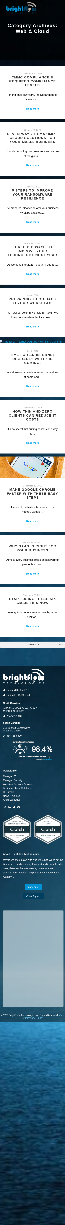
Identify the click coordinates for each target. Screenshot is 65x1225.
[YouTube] (19, 807)
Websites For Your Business (18, 784)
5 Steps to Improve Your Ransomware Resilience (32, 194)
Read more (32, 109)
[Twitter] (14, 807)
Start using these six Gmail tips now (32, 601)
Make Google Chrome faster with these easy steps (32, 493)
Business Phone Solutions (17, 788)
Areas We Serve (12, 800)
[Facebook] (5, 807)
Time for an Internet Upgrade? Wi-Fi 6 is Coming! (32, 359)
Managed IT (9, 776)
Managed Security (13, 780)
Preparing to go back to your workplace (32, 301)
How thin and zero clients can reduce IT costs (32, 415)
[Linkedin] (9, 807)
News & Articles (11, 796)
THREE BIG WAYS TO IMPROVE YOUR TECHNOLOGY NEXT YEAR (32, 251)
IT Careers (8, 792)
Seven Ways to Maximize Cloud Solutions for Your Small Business (32, 138)
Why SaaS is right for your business (32, 548)
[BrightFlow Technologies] (21, 8)
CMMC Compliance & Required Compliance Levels (32, 81)
